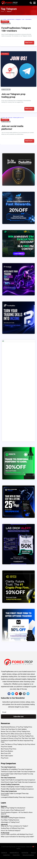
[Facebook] (9, 693)
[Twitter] (12, 693)
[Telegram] (28, 693)
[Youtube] (16, 693)
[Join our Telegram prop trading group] (18, 69)
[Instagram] (20, 693)
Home (2, 11)
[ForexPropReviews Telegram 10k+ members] (18, 20)
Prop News (5, 21)
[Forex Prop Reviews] (9, 2)
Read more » (29, 42)
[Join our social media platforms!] (18, 118)
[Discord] (24, 693)
